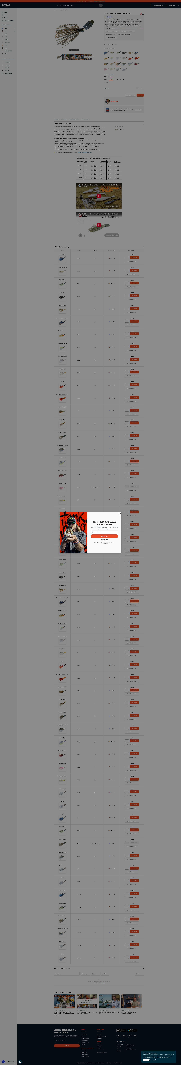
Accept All (146, 1059)
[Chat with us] (20, 1062)
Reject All (154, 1059)
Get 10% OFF (104, 536)
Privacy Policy (163, 1057)
